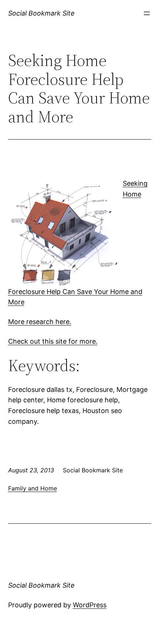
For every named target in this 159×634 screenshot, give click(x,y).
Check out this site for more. (53, 341)
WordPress (89, 605)
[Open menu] (146, 13)
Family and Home (32, 488)
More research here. (39, 322)
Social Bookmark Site (41, 13)
